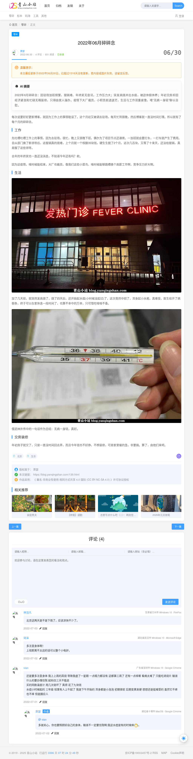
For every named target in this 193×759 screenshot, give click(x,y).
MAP (164, 753)
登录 (181, 16)
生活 (33, 456)
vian (26, 668)
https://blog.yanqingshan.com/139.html (56, 474)
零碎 (11, 16)
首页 (47, 6)
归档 (58, 6)
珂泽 (26, 638)
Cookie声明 (177, 753)
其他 (44, 16)
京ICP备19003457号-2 (138, 753)
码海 (27, 16)
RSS (155, 753)
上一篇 (15, 526)
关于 (81, 6)
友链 (70, 6)
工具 (35, 16)
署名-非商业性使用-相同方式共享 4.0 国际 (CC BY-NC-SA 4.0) (73, 479)
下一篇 (178, 526)
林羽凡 (27, 612)
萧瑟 (22, 51)
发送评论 (170, 602)
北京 (19, 456)
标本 (19, 16)
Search (178, 5)
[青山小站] (24, 5)
